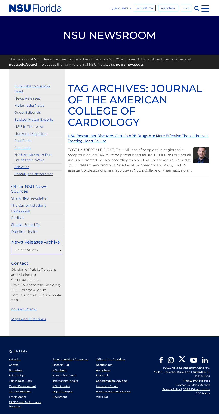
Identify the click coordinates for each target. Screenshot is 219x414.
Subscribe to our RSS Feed (32, 88)
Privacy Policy (171, 389)
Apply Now (168, 8)
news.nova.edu (129, 64)
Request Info (144, 8)
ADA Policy (202, 393)
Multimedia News (29, 105)
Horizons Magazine (30, 134)
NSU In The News (29, 127)
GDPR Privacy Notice (196, 389)
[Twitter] (182, 361)
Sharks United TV (25, 225)
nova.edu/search (23, 64)
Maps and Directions (28, 319)
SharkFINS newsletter (29, 198)
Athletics (21, 167)
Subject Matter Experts (33, 119)
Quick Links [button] (120, 8)
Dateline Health (24, 232)
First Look (22, 148)
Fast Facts (22, 141)
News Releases (27, 98)
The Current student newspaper (28, 208)
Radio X (17, 218)
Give (186, 8)
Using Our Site (201, 384)
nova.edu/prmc (24, 309)
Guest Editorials (27, 112)
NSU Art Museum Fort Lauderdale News (33, 157)
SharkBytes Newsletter (33, 174)
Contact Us (182, 384)
